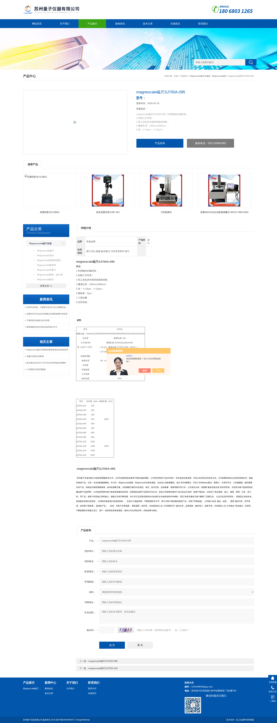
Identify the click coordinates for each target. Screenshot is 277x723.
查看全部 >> (46, 286)
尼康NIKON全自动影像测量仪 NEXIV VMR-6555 (224, 212)
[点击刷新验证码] (126, 630)
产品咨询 (160, 143)
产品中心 (184, 76)
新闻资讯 (120, 23)
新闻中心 (50, 682)
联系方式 (92, 688)
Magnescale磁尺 (219, 76)
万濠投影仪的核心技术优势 (38, 320)
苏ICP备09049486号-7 (66, 720)
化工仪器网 (241, 720)
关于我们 (64, 23)
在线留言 (175, 23)
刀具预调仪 (166, 212)
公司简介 (70, 688)
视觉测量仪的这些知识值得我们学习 (41, 327)
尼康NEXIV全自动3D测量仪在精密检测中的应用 (46, 314)
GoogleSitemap (83, 720)
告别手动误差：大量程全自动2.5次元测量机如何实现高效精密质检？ (47, 307)
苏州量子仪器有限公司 (32, 720)
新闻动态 (49, 688)
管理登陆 (250, 720)
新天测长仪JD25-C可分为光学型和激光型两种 (46, 363)
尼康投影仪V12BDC (50, 212)
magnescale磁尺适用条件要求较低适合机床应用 (47, 350)
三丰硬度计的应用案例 (36, 369)
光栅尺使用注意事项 (35, 356)
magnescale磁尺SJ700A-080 (103, 661)
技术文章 (148, 23)
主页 (176, 76)
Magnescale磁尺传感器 (200, 76)
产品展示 (92, 23)
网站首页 (37, 23)
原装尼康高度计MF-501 (108, 212)
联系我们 (203, 23)
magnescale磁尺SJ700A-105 (103, 668)
